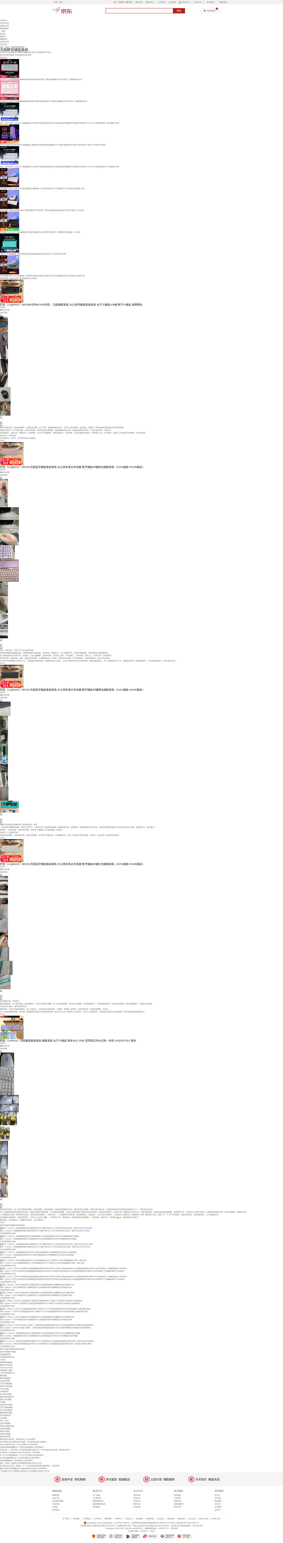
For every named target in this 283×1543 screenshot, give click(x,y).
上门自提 (96, 1495)
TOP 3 (2, 838)
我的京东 (149, 2)
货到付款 (136, 1495)
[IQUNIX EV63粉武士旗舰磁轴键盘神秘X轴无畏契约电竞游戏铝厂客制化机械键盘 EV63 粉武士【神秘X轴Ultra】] (9, 90)
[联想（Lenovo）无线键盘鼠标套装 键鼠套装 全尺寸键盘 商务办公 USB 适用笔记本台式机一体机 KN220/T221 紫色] (12, 1027)
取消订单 (177, 1507)
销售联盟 (149, 1519)
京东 (72, 11)
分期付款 (136, 1501)
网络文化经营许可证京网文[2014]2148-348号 (151, 1526)
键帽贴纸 (3, 39)
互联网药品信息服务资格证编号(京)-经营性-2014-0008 (153, 1523)
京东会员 (162, 2)
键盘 (7, 47)
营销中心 (118, 1519)
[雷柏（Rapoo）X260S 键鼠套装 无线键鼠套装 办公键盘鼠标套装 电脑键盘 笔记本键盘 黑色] (37, 1293)
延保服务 (218, 1501)
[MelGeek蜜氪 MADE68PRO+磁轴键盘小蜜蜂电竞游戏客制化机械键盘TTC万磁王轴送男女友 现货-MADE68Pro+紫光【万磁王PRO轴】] (9, 134)
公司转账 (136, 1507)
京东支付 (144, 1531)
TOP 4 (2, 1014)
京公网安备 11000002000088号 (100, 1523)
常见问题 (55, 1504)
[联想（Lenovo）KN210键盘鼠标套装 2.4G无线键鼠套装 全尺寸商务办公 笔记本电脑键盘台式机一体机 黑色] (43, 1260)
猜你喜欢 (3, 58)
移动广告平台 (44, 1471)
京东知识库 (4, 23)
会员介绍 (55, 1498)
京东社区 (160, 1519)
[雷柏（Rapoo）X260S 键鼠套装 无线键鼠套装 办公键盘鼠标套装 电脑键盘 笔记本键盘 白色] (37, 1284)
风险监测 (170, 1519)
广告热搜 (3, 1471)
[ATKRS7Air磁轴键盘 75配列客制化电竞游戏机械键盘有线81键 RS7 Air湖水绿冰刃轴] (9, 243)
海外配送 (96, 1507)
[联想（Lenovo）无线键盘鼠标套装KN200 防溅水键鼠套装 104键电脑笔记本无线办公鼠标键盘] (38, 1252)
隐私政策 (181, 1519)
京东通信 (218, 1507)
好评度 (6, 310)
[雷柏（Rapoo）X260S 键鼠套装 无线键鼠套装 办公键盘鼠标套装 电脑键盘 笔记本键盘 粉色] (37, 1317)
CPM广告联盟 (13, 1471)
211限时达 (97, 1498)
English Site (203, 1519)
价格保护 (177, 1498)
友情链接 (139, 1519)
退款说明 (177, 1501)
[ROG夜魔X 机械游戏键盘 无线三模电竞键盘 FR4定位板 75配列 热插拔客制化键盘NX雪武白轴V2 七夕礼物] (9, 199)
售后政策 (177, 1495)
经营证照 (174, 1528)
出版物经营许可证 (124, 1526)
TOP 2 (2, 663)
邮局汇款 (136, 1504)
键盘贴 (2, 36)
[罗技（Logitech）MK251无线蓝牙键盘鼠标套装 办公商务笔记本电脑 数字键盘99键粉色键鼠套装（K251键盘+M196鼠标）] (12, 454)
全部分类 (3, 20)
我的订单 (139, 2)
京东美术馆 (4, 42)
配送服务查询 (98, 1501)
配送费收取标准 (99, 1504)
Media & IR (216, 1519)
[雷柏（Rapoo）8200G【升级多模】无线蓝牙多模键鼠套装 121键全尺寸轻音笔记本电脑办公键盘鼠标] (41, 1301)
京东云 (152, 1531)
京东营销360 (33, 1471)
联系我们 (76, 1519)
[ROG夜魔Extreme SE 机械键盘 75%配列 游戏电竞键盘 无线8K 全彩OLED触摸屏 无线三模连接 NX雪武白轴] (9, 265)
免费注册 (128, 2)
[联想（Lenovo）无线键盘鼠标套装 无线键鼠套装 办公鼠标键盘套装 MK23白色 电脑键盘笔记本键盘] (40, 1333)
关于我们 (66, 1519)
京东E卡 (217, 1504)
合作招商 (97, 1519)
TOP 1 (2, 441)
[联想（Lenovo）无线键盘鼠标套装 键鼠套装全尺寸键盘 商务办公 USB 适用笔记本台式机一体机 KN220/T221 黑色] (46, 1228)
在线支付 (136, 1498)
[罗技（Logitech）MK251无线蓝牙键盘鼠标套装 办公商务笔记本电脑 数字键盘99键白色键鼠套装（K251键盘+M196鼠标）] (12, 851)
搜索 (179, 10)
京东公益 (191, 1519)
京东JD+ (217, 1510)
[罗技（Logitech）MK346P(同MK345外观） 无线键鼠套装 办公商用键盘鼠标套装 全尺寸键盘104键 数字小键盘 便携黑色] (12, 291)
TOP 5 (2, 1223)
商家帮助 (108, 1519)
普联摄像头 (4, 28)
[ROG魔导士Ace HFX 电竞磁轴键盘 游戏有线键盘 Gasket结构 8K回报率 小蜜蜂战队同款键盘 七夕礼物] (9, 221)
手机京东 (184, 2)
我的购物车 (211, 11)
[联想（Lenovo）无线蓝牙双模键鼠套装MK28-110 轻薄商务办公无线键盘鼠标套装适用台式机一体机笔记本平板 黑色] (47, 1341)
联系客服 (55, 1510)
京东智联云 (23, 1471)
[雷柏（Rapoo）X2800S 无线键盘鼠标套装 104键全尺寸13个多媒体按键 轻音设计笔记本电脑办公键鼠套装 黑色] (45, 1309)
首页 (2, 47)
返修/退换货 (178, 1504)
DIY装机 (217, 1498)
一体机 (2, 31)
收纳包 (2, 34)
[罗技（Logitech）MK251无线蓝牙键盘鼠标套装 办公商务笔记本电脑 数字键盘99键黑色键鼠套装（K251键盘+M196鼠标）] (12, 676)
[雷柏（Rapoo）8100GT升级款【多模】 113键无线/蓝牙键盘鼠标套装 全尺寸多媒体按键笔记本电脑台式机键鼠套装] (46, 1325)
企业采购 (172, 2)
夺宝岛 (217, 1495)
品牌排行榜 (4, 26)
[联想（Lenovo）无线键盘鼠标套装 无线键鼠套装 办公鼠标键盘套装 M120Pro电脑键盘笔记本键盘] (39, 1236)
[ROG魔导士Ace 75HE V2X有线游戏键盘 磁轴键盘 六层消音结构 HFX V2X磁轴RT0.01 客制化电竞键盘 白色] (9, 177)
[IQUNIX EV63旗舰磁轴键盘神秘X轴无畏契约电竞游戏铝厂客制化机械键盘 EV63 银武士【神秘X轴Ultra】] (9, 68)
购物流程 (55, 1495)
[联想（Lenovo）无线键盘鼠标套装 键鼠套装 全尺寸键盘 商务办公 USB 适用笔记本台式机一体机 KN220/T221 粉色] (46, 1244)
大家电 (55, 1507)
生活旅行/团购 (57, 1501)
